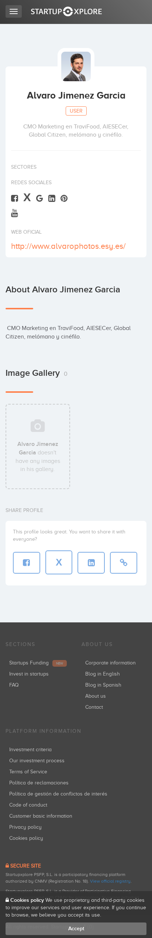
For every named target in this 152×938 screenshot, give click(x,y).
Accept (76, 928)
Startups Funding (36, 663)
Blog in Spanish (103, 685)
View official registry (110, 881)
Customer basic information (40, 816)
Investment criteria (30, 749)
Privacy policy (25, 827)
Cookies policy (26, 838)
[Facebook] (14, 198)
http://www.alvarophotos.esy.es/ (68, 246)
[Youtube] (14, 212)
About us (95, 696)
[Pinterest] (64, 198)
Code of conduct (28, 805)
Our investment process (37, 760)
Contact (94, 707)
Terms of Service (28, 771)
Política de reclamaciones (39, 783)
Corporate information (110, 663)
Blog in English (102, 674)
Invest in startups (29, 674)
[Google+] (39, 198)
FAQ (14, 685)
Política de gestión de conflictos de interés (58, 794)
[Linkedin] (51, 198)
